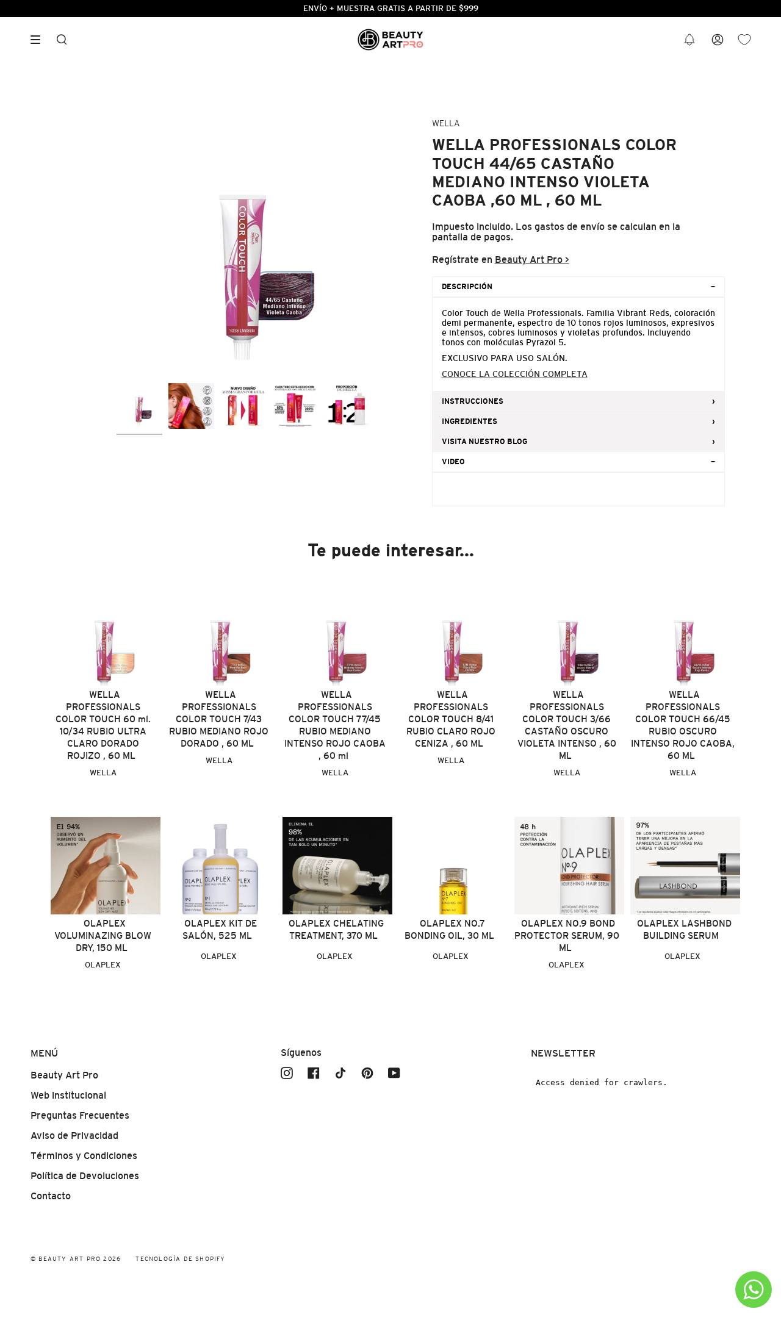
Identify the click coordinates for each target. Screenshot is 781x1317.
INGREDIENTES (469, 421)
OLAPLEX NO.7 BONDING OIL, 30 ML (449, 929)
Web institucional (68, 1095)
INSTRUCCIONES (472, 401)
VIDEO (453, 462)
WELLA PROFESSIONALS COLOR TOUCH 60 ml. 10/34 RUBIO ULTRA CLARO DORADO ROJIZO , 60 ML (103, 725)
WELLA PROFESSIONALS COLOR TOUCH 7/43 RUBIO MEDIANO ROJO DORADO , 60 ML (218, 718)
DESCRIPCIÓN (467, 286)
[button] (689, 40)
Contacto (51, 1196)
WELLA (445, 123)
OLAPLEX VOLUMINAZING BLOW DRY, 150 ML (102, 935)
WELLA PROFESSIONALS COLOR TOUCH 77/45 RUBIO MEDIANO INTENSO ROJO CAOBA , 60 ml (335, 725)
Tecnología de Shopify (180, 1258)
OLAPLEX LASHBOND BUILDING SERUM (684, 929)
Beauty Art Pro (64, 1075)
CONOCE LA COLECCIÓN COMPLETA (515, 374)
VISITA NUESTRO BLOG (484, 441)
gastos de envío (569, 226)
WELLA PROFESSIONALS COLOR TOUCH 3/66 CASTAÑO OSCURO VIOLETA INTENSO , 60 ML (566, 725)
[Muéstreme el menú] (40, 40)
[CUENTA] (717, 40)
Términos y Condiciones (84, 1155)
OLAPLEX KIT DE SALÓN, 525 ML (219, 929)
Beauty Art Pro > (532, 259)
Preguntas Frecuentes (80, 1115)
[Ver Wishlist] (744, 40)
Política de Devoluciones (85, 1176)
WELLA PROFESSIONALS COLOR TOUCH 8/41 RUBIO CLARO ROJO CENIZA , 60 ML (450, 718)
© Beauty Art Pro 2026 (76, 1258)
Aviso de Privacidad (74, 1135)
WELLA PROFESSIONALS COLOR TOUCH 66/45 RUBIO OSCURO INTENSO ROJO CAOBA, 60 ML (683, 725)
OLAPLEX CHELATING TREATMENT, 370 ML (336, 929)
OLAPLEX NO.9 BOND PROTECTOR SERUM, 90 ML (566, 935)
